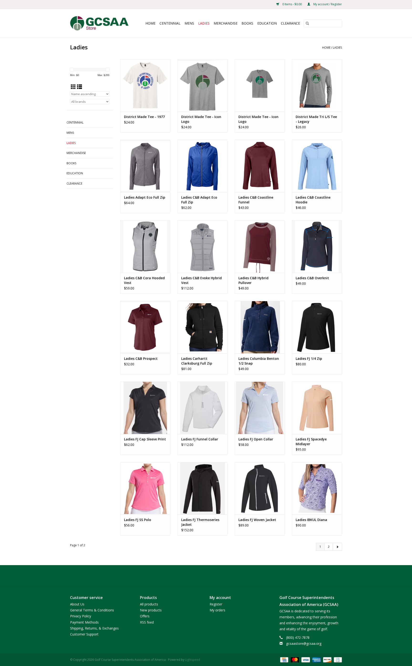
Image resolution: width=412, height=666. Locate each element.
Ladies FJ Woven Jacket (257, 519)
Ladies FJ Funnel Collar (199, 439)
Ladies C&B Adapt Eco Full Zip (199, 199)
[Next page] (337, 547)
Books (247, 23)
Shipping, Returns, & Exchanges (94, 628)
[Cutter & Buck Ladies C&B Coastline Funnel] (260, 166)
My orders (217, 610)
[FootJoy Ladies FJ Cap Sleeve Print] (145, 408)
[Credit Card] (283, 659)
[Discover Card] (326, 659)
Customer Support (84, 634)
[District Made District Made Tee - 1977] (145, 85)
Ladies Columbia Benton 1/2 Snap (258, 361)
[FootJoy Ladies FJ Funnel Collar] (202, 408)
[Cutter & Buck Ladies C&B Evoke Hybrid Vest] (202, 246)
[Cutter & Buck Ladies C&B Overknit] (317, 246)
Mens (189, 23)
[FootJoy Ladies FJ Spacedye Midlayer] (317, 408)
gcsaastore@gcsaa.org (303, 643)
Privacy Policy (80, 616)
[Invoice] (337, 659)
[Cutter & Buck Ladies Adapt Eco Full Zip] (145, 166)
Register (216, 604)
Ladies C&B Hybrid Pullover (253, 280)
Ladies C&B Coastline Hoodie (313, 199)
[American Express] (316, 659)
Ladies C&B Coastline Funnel (255, 199)
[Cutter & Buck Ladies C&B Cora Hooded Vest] (145, 246)
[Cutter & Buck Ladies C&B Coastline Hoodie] (317, 166)
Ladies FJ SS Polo (137, 519)
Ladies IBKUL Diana (311, 519)
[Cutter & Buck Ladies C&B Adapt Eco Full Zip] (202, 166)
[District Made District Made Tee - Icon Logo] (202, 85)
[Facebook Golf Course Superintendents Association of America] (197, 576)
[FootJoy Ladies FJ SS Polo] (145, 488)
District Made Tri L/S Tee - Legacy (316, 119)
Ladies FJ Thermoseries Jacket (200, 522)
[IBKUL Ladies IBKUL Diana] (317, 488)
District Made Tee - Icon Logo (201, 119)
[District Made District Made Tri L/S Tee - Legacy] (317, 85)
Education (267, 23)
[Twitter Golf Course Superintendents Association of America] (206, 576)
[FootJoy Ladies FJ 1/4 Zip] (317, 327)
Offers (144, 616)
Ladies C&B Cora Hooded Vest (144, 280)
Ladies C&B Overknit (312, 278)
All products (149, 604)
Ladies (204, 23)
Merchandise (225, 23)
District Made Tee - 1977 (144, 116)
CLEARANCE (290, 23)
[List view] (79, 86)
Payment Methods (84, 622)
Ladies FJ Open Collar (255, 439)
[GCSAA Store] (101, 23)
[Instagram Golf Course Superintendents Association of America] (214, 576)
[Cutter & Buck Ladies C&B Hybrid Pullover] (260, 246)
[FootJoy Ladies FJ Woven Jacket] (260, 488)
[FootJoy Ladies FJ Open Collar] (260, 408)
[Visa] (305, 659)
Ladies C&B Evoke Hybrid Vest (201, 280)
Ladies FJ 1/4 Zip (309, 358)
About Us (77, 604)
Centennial (170, 23)
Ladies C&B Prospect (141, 358)
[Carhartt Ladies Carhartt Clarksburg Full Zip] (202, 327)
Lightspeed (192, 660)
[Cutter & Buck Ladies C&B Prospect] (145, 327)
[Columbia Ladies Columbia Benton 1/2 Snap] (260, 327)
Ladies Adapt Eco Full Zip (144, 197)
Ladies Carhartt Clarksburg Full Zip (196, 361)
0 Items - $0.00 (292, 4)
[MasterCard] (294, 659)
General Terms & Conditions (92, 610)
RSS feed (147, 622)
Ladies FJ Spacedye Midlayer (311, 441)
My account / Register (327, 4)
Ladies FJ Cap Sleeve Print (145, 439)
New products (151, 610)
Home (150, 23)
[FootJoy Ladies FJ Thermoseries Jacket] (202, 488)
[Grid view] (73, 86)
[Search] (307, 23)
